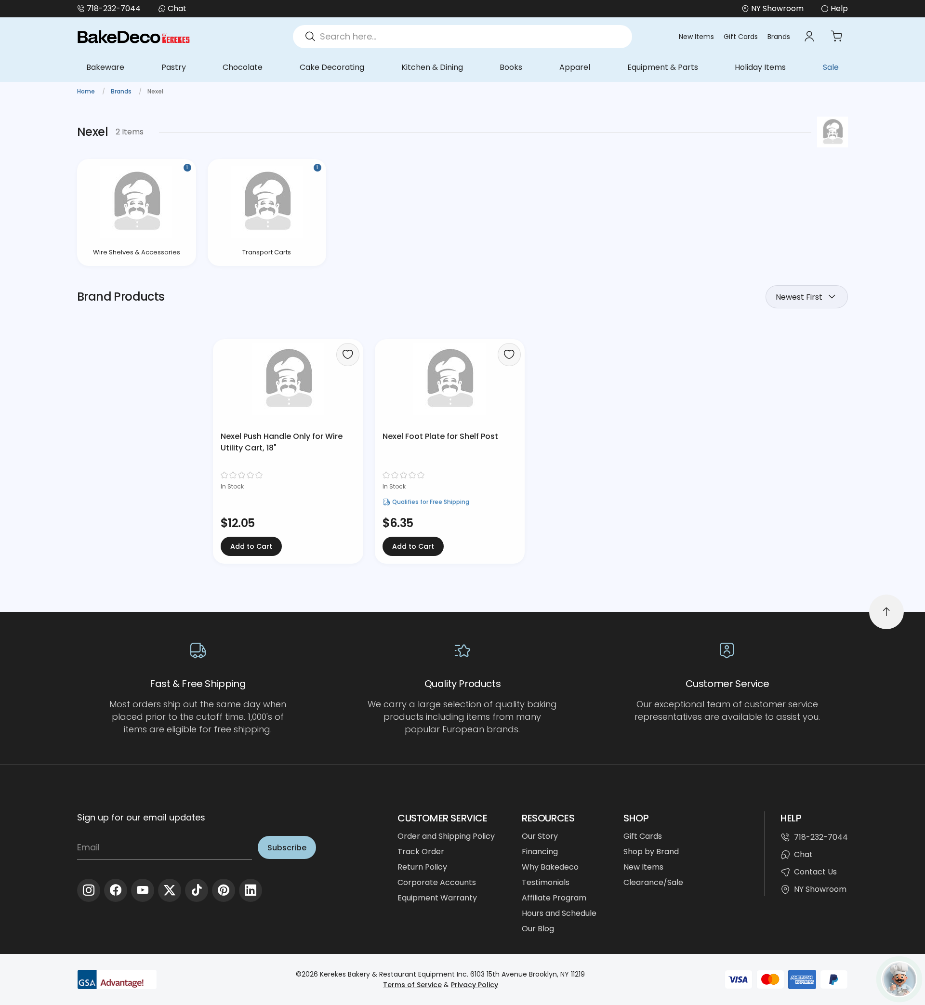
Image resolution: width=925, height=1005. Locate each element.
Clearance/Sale (653, 882)
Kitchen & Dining (432, 67)
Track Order (420, 851)
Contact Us (815, 871)
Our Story (540, 836)
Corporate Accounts (436, 882)
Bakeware (105, 67)
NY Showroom (820, 889)
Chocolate (243, 67)
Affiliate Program (554, 897)
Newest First (799, 297)
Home (86, 91)
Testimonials (545, 882)
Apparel (574, 67)
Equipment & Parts (662, 67)
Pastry (173, 67)
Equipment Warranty (437, 897)
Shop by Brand (651, 851)
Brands (778, 36)
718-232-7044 (114, 8)
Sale (831, 67)
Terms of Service (412, 985)
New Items (696, 36)
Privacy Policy (474, 985)
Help (839, 8)
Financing (540, 851)
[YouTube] (142, 890)
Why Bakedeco (550, 867)
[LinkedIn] (250, 890)
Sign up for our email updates (141, 817)
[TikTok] (196, 890)
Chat (177, 8)
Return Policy (422, 867)
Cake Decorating (332, 67)
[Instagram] (88, 890)
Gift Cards (741, 36)
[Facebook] (115, 890)
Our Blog (538, 928)
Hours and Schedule (559, 913)
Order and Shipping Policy (446, 836)
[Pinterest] (223, 890)
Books (511, 67)
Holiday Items (760, 67)
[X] (169, 890)
